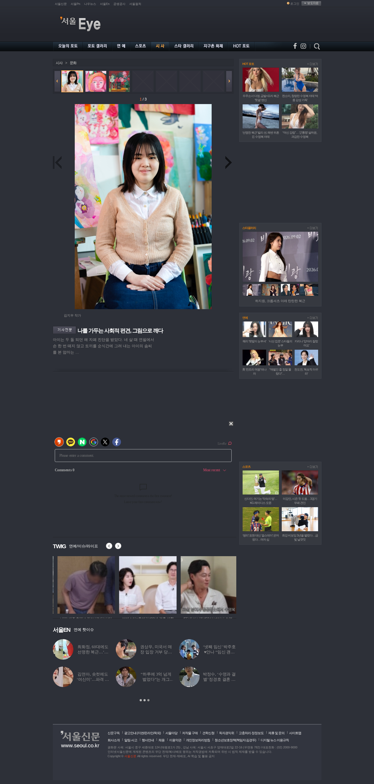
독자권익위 (226, 733)
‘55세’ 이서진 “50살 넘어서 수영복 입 (219, 679)
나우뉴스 (90, 3)
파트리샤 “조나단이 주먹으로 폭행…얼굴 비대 (93, 652)
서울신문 (61, 3)
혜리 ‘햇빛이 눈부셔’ (254, 341)
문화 (73, 63)
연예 (245, 317)
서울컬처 (135, 3)
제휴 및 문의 (276, 733)
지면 (141, 733)
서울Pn (75, 3)
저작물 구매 (190, 733)
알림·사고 (130, 740)
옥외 (157, 733)
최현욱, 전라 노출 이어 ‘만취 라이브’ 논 (219, 652)
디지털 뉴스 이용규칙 (275, 740)
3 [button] (148, 700)
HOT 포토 (248, 63)
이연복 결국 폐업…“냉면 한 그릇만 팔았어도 (156, 652)
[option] (81, 584)
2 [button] (144, 700)
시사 (59, 63)
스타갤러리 (249, 227)
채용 (162, 740)
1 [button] (141, 700)
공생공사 (119, 3)
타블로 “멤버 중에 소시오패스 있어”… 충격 (156, 679)
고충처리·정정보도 (251, 733)
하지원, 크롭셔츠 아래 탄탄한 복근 (280, 301)
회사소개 (114, 740)
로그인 (294, 3)
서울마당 (171, 733)
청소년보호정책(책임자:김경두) (235, 740)
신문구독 (114, 733)
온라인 (148, 733)
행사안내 (148, 740)
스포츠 (246, 466)
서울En (105, 3)
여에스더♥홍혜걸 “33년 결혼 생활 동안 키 (93, 679)
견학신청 (208, 733)
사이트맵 (295, 733)
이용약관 (175, 740)
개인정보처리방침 (198, 740)
